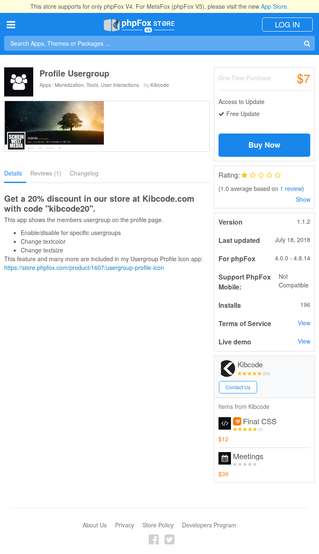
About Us (95, 525)
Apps (45, 84)
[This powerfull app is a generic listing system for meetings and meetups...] (224, 458)
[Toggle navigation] (11, 24)
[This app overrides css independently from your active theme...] (224, 423)
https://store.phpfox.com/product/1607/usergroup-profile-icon (84, 267)
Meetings (248, 456)
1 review (291, 188)
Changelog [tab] (84, 173)
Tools (92, 84)
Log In (287, 24)
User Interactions (120, 84)
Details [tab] (13, 173)
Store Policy (158, 525)
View (304, 323)
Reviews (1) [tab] (45, 173)
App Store (274, 6)
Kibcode (159, 84)
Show (303, 199)
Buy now (264, 144)
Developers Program (209, 525)
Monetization (69, 84)
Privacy (124, 525)
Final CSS (260, 421)
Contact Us (238, 387)
